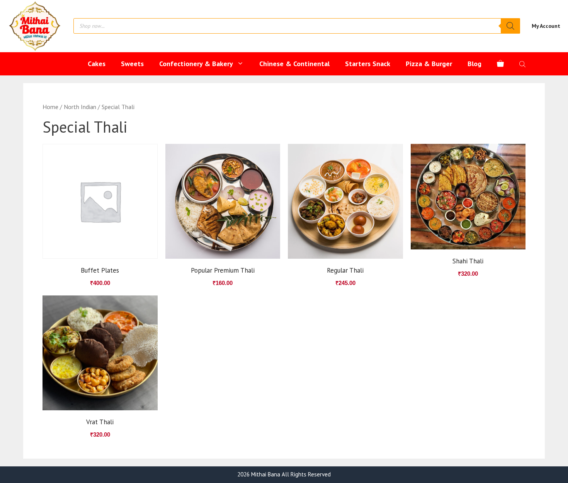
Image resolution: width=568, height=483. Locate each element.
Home (50, 107)
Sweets (132, 63)
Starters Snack (367, 63)
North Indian (80, 107)
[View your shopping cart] (500, 63)
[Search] (510, 26)
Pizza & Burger (429, 63)
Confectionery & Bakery (196, 63)
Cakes (96, 63)
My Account (546, 25)
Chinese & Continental (294, 63)
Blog (474, 63)
